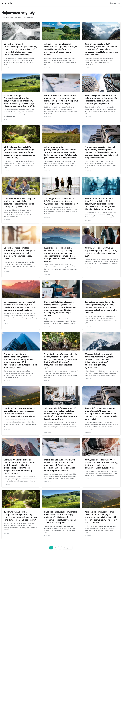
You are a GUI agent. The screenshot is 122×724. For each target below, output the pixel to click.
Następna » (67, 548)
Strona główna (115, 3)
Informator (8, 3)
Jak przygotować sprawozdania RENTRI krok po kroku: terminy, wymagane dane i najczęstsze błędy (61, 201)
